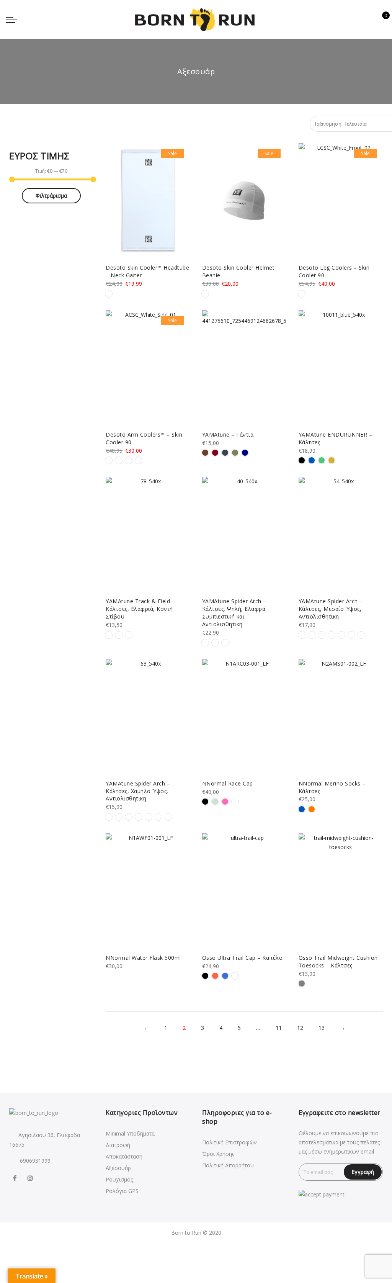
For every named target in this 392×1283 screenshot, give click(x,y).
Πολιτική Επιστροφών (229, 1142)
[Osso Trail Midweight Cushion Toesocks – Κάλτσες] (341, 890)
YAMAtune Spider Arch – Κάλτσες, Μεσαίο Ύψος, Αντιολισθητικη (331, 608)
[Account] (368, 19)
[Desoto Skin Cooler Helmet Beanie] (244, 200)
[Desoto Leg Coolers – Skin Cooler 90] (341, 200)
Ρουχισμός (119, 1179)
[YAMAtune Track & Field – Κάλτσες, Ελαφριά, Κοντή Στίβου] (148, 534)
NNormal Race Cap (227, 783)
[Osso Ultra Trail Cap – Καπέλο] (244, 890)
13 (321, 1027)
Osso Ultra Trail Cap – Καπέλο (242, 957)
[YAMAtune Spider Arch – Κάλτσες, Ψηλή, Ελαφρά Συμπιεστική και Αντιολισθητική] (244, 534)
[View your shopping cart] (380, 19)
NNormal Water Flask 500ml (143, 957)
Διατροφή (118, 1145)
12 (300, 1027)
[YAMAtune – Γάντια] (244, 367)
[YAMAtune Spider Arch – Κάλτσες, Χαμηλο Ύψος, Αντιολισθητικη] (148, 716)
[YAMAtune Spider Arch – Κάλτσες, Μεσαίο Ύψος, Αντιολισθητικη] (341, 534)
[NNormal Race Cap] (244, 716)
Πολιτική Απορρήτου (228, 1165)
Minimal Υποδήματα (130, 1133)
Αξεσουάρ (118, 1168)
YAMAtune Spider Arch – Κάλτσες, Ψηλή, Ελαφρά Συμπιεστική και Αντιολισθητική (234, 612)
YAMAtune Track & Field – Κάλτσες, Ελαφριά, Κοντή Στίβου (140, 608)
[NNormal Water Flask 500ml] (148, 890)
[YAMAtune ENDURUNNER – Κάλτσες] (341, 367)
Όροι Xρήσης (218, 1153)
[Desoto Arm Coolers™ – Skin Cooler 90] (148, 367)
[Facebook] (15, 1178)
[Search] (357, 19)
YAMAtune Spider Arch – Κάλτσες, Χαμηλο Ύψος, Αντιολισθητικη (138, 791)
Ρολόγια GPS (122, 1191)
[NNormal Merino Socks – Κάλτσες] (341, 716)
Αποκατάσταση (124, 1156)
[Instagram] (31, 1178)
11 (279, 1027)
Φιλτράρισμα (51, 195)
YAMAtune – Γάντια (228, 434)
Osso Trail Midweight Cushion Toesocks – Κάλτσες (338, 961)
